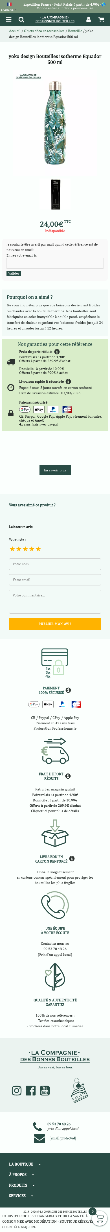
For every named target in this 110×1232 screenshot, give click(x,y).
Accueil (15, 31)
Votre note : (17, 540)
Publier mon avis (55, 624)
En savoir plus (55, 470)
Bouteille (75, 31)
